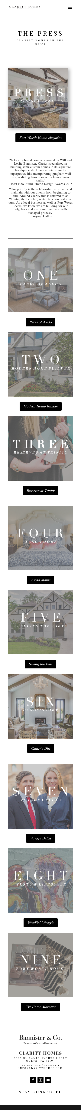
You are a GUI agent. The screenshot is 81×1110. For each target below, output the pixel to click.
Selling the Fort (40, 664)
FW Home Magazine (40, 1007)
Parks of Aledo (40, 322)
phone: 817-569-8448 (39, 1065)
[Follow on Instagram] (40, 1080)
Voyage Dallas (40, 838)
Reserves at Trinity (41, 491)
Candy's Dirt (40, 748)
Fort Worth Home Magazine (40, 138)
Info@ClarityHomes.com (40, 1068)
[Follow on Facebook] (33, 1080)
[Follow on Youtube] (48, 1080)
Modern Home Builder (40, 406)
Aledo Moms (40, 580)
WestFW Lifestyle (40, 923)
